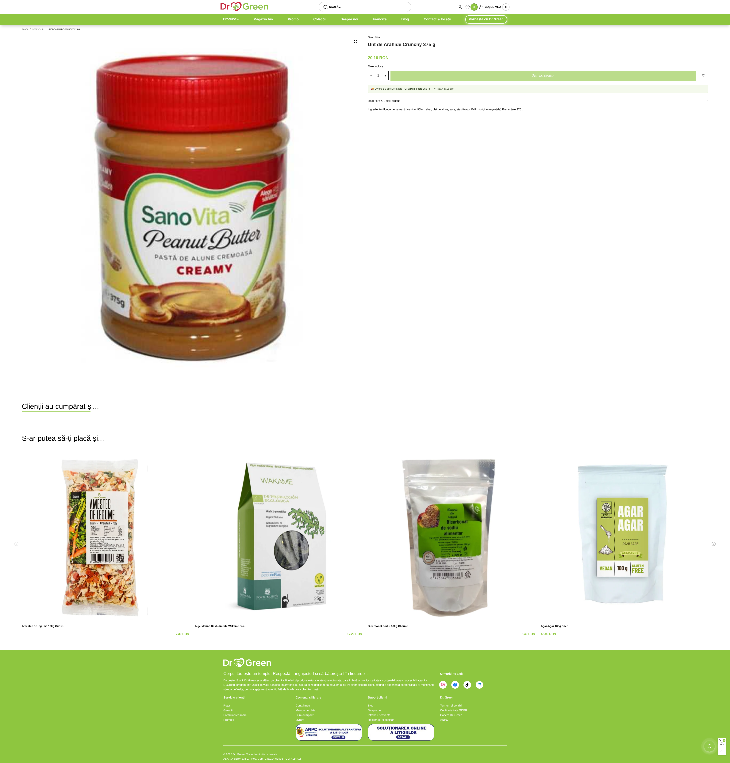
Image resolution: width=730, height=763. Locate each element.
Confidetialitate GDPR (453, 710)
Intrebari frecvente (379, 715)
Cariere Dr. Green (451, 715)
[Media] (355, 41)
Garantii (228, 710)
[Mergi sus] (722, 751)
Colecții (319, 19)
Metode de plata (305, 710)
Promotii (228, 719)
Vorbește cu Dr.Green (486, 19)
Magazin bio (263, 19)
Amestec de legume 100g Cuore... (43, 626)
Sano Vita (374, 37)
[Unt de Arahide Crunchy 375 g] (192, 205)
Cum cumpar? (304, 715)
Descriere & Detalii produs (384, 100)
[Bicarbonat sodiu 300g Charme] (451, 536)
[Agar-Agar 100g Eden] (624, 536)
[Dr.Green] (244, 6)
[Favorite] (468, 7)
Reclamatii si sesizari (381, 719)
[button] (371, 75)
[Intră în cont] (462, 7)
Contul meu (303, 705)
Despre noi (349, 19)
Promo (293, 19)
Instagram (443, 685)
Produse (230, 19)
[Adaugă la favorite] (703, 75)
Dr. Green (239, 754)
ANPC (444, 719)
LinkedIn (479, 685)
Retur (226, 705)
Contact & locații (437, 19)
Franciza (380, 19)
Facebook (455, 685)
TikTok (467, 685)
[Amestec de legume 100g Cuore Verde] (105, 536)
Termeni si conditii (451, 705)
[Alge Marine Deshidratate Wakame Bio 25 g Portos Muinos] (278, 536)
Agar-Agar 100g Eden (554, 626)
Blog (405, 19)
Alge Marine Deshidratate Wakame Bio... (220, 626)
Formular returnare (235, 715)
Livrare (300, 719)
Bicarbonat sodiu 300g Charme (388, 626)
